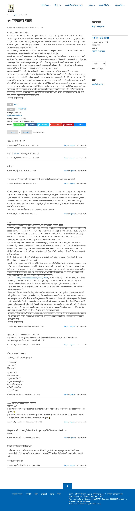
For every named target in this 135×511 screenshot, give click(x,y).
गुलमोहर (90, 5)
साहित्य (15, 104)
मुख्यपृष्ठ (15, 15)
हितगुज (57, 5)
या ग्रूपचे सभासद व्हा (98, 51)
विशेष (36, 494)
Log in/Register (98, 26)
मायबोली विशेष (104, 5)
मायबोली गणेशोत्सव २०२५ (74, 5)
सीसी (59, 494)
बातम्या (52, 494)
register (26, 132)
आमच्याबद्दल (95, 496)
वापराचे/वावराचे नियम (75, 496)
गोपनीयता (87, 496)
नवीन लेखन (45, 5)
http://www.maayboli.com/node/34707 (32, 278)
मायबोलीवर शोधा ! (98, 84)
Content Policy (95, 503)
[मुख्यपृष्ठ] (11, 8)
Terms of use (73, 503)
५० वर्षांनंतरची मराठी (21, 109)
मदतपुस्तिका (119, 5)
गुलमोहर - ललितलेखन (14, 115)
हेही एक (16, 153)
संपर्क (101, 496)
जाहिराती (44, 494)
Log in (13, 132)
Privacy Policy (84, 503)
